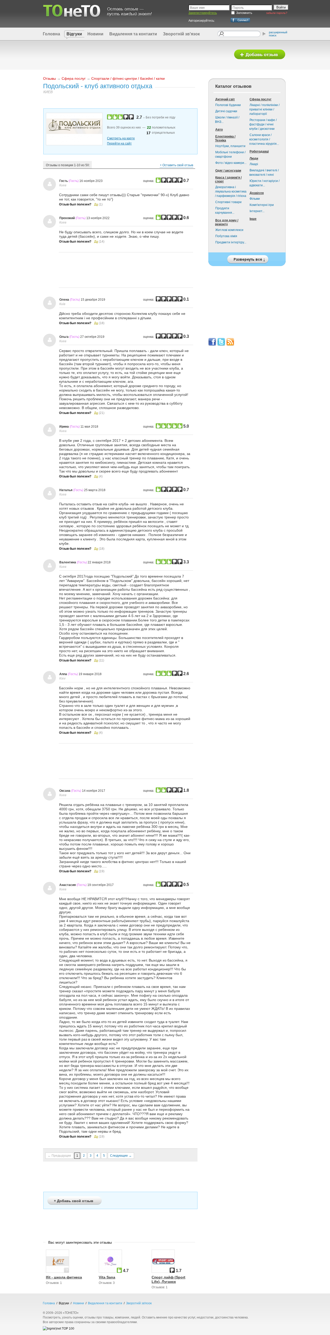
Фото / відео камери (230, 163)
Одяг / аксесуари (228, 170)
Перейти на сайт (119, 143)
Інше (253, 219)
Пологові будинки (228, 105)
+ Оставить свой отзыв (176, 165)
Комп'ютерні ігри (262, 205)
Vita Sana (107, 1277)
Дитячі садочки (226, 111)
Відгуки (74, 34)
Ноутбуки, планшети (230, 146)
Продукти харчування (224, 210)
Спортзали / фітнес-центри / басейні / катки (128, 78)
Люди (254, 158)
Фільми (255, 199)
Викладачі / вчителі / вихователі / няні (264, 173)
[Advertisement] (135, 54)
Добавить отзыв (260, 55)
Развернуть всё (247, 257)
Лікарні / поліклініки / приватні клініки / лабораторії (264, 109)
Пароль (238, 8)
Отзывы (49, 78)
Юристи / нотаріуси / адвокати (264, 183)
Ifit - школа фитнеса (64, 1277)
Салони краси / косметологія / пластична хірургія (264, 139)
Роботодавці (259, 151)
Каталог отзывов (233, 86)
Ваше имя (197, 8)
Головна (51, 34)
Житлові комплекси (229, 230)
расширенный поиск (278, 34)
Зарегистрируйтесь (202, 13)
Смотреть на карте (121, 138)
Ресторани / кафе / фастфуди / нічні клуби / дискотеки (263, 124)
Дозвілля (257, 193)
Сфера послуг (74, 78)
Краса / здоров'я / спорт (228, 179)
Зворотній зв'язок (181, 34)
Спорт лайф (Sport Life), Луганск (168, 1279)
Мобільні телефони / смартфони (230, 154)
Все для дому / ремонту (226, 222)
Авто (219, 129)
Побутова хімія (226, 236)
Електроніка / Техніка (225, 138)
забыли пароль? (276, 12)
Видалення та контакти (133, 34)
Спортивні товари (228, 202)
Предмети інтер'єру (230, 242)
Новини (95, 34)
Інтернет (257, 211)
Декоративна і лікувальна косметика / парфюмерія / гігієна (230, 191)
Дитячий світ (225, 99)
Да (96, 204)
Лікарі (254, 164)
